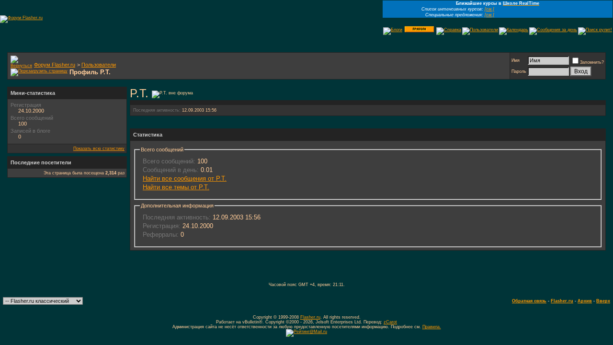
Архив (585, 301)
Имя (515, 60)
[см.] (489, 9)
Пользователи (98, 65)
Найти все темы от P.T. (176, 187)
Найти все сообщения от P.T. (185, 178)
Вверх (603, 301)
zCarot (390, 322)
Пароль (518, 71)
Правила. (431, 326)
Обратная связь (529, 301)
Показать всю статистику (99, 148)
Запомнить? (592, 62)
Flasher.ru (562, 301)
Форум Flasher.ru (54, 65)
